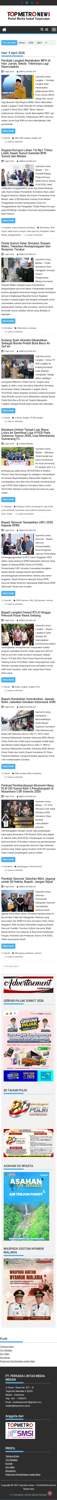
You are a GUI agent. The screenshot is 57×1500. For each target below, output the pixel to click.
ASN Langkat (24, 138)
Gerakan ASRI (25, 773)
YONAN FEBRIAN (26, 444)
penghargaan (22, 867)
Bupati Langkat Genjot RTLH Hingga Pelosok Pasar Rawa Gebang (26, 614)
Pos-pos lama (11, 966)
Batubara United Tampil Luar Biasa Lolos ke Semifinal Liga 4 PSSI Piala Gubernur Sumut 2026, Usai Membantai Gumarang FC (28, 434)
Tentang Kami (7, 1346)
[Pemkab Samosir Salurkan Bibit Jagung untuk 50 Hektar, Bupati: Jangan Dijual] (17, 891)
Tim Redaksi (6, 1350)
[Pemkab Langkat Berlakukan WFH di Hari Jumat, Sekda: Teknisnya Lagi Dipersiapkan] (17, 76)
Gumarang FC (37, 507)
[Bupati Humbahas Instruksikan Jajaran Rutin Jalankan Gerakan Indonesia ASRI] (17, 712)
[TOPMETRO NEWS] (4, 29)
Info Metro (30, 228)
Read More (8, 131)
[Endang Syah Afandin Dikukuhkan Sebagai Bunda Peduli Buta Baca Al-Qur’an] (17, 356)
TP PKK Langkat (36, 418)
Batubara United (23, 507)
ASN (16, 138)
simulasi (32, 328)
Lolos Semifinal (7, 510)
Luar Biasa (19, 510)
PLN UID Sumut (35, 867)
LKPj (31, 600)
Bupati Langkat (21, 687)
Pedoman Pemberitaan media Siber (17, 1361)
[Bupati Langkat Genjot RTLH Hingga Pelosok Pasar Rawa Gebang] (17, 625)
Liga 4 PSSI (48, 507)
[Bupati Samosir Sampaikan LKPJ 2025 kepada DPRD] (17, 535)
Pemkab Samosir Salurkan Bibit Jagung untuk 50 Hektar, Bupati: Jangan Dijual (28, 880)
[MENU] (54, 29)
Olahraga (8, 507)
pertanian (29, 953)
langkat (34, 138)
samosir (49, 600)
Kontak (8, 1463)
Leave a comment (15, 142)
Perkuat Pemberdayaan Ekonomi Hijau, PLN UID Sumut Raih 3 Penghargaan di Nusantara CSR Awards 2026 (27, 788)
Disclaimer (5, 1357)
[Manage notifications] (49, 1493)
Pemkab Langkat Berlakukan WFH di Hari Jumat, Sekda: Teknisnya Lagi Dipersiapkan (25, 63)
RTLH (38, 687)
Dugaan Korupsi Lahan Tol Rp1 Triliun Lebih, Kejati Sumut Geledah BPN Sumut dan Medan (26, 153)
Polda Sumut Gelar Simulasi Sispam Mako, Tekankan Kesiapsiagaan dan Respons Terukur (25, 246)
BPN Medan (45, 228)
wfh (39, 138)
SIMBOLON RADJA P (27, 72)
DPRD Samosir (22, 600)
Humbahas (36, 773)
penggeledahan (14, 235)
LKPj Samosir (39, 600)
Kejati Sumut (13, 231)
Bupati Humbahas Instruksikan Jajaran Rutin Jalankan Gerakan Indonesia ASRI (28, 700)
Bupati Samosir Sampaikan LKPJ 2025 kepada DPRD (27, 523)
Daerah (7, 138)
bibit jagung (19, 953)
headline (7, 228)
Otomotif (7, 600)
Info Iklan (4, 1354)
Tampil (9, 514)
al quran (18, 418)
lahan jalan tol (33, 231)
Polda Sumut (22, 328)
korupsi (23, 231)
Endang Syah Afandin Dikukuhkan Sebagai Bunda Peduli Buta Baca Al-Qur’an (25, 343)
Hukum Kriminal (18, 228)
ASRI (17, 773)
